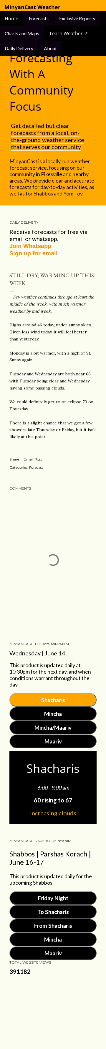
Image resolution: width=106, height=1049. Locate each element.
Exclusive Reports (77, 18)
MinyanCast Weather (32, 7)
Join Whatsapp (30, 246)
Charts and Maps (22, 33)
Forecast (36, 467)
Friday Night (53, 898)
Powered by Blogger (57, 1008)
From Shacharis (53, 925)
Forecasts (39, 18)
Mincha (53, 713)
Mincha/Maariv (53, 727)
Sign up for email (33, 253)
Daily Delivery (19, 48)
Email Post (33, 459)
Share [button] (14, 459)
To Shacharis (53, 911)
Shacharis (53, 699)
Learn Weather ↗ (69, 33)
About (50, 48)
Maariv (53, 741)
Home (12, 18)
